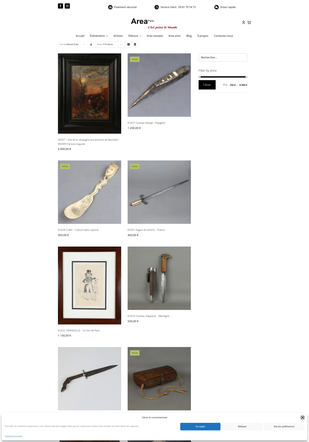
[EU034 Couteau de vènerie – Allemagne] (89, 378)
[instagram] (67, 6)
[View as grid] (129, 44)
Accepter (200, 426)
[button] (302, 417)
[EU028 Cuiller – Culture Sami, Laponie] (89, 192)
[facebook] (60, 6)
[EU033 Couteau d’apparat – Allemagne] (159, 278)
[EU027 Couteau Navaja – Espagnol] (159, 85)
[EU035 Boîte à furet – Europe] (159, 378)
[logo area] (154, 18)
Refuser (242, 426)
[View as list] (135, 44)
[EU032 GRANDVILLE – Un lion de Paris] (89, 285)
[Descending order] (91, 44)
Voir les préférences (284, 426)
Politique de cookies (14, 436)
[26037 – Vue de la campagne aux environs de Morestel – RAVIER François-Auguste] (89, 93)
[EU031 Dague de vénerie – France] (159, 192)
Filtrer (207, 85)
